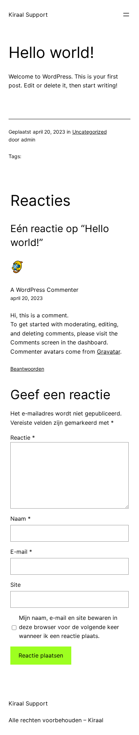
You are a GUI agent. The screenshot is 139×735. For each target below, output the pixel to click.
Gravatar (108, 351)
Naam (20, 518)
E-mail (21, 551)
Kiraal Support (28, 14)
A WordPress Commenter (44, 289)
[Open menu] (126, 14)
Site (15, 584)
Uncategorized (89, 132)
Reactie (22, 437)
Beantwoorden (27, 369)
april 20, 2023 (26, 298)
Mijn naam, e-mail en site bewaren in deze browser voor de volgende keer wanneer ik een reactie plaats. (69, 626)
